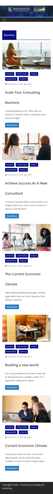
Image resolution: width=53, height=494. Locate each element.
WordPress (7, 488)
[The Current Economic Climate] (26, 237)
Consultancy (22, 74)
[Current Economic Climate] (26, 409)
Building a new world (22, 365)
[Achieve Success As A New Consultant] (26, 146)
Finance (34, 74)
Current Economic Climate (26, 445)
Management (11, 79)
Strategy (23, 79)
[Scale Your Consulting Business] (26, 55)
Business (9, 74)
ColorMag (35, 484)
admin (29, 84)
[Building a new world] (26, 328)
